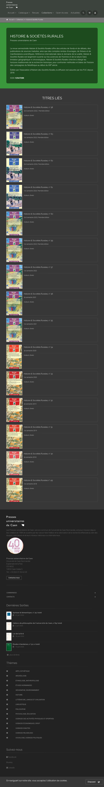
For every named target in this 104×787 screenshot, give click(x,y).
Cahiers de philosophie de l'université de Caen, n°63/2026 (37, 623)
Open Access (62, 13)
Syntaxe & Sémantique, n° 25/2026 (27, 613)
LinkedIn (11, 768)
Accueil (11, 13)
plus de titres (14, 655)
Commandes (11, 593)
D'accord (91, 782)
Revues (35, 13)
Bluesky (9, 762)
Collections (47, 13)
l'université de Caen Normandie (63, 530)
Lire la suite (86, 115)
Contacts (10, 597)
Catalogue (23, 13)
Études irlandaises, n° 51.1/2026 (26, 644)
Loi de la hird (18, 634)
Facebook (12, 757)
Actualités (75, 13)
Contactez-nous (14, 578)
